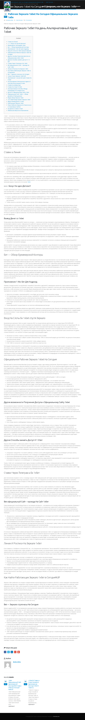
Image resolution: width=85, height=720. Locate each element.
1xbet (28, 182)
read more (11, 706)
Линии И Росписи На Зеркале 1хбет (18, 69)
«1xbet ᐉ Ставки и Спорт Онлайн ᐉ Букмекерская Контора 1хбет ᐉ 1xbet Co (33, 683)
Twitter (8, 652)
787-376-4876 (77, 6)
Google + (15, 652)
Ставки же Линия (13, 41)
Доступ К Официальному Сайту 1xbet (18, 92)
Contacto (67, 6)
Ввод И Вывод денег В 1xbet (16, 101)
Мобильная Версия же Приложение (18, 110)
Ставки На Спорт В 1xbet (15, 87)
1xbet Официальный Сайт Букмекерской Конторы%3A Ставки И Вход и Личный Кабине (14, 684)
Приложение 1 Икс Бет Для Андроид (18, 49)
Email (18, 652)
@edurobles (10, 20)
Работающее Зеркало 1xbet (15, 103)
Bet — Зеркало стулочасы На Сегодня (18, 74)
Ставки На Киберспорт (14, 85)
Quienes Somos (51, 6)
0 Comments (28, 20)
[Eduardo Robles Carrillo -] (7, 6)
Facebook (5, 652)
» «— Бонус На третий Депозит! (17, 43)
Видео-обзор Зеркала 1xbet (15, 98)
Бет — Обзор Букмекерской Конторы (18, 47)
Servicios (60, 6)
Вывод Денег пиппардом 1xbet (16, 45)
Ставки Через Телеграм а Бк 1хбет (17, 63)
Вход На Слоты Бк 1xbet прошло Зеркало (19, 51)
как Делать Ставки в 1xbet (15, 108)
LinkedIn (12, 652)
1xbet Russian (19, 20)
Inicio (43, 6)
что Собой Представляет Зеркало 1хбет (19, 99)
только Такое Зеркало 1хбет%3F (17, 76)
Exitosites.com (56, 716)
